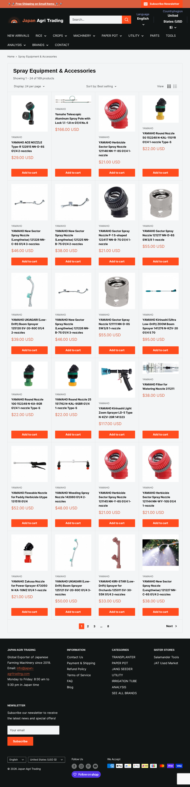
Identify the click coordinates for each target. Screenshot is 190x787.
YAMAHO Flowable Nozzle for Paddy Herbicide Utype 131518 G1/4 (29, 497)
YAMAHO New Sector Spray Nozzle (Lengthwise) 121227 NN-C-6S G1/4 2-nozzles (159, 588)
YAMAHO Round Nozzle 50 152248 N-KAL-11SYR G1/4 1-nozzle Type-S (159, 138)
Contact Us (75, 657)
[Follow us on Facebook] (74, 766)
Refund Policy (76, 669)
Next (169, 626)
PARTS (154, 35)
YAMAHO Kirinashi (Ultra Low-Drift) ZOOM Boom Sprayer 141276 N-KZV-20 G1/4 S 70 (160, 326)
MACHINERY (82, 35)
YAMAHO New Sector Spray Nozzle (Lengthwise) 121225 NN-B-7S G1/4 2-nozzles (72, 237)
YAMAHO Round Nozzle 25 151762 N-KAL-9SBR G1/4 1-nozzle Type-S (73, 404)
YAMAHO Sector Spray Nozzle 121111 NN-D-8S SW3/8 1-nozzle (114, 324)
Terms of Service (79, 675)
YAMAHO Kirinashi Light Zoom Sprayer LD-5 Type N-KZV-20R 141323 (115, 413)
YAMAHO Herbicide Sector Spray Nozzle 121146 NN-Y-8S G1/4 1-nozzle (115, 149)
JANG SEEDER (122, 669)
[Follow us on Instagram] (81, 766)
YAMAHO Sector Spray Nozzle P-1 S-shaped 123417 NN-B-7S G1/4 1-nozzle (115, 237)
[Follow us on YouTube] (95, 766)
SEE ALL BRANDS (124, 693)
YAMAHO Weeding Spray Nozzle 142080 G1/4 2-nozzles (72, 497)
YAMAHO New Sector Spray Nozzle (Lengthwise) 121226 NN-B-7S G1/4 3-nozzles (72, 326)
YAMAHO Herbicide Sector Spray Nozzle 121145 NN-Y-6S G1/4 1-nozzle (115, 499)
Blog (70, 687)
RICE (39, 35)
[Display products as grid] (169, 86)
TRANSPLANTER (123, 657)
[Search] (126, 20)
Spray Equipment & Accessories (37, 56)
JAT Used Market (166, 663)
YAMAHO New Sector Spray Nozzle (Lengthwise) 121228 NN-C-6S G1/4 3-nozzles (28, 237)
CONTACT (62, 45)
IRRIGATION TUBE (124, 681)
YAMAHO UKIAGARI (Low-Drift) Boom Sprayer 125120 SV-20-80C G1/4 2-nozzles (29, 326)
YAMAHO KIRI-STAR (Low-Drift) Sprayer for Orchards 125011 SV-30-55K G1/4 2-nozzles (117, 588)
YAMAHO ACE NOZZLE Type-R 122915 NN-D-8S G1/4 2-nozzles (27, 147)
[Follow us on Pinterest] (88, 766)
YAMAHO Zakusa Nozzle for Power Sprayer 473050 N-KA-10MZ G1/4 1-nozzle (29, 586)
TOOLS (171, 35)
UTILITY (134, 35)
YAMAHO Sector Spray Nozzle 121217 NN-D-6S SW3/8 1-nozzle (158, 235)
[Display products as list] (175, 86)
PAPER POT (110, 35)
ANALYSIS (14, 45)
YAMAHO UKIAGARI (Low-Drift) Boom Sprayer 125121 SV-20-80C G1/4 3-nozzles (73, 588)
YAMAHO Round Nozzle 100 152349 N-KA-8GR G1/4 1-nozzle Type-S (27, 404)
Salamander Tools (166, 657)
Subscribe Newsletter (164, 4)
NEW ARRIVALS (18, 35)
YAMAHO (16, 137)
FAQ (70, 681)
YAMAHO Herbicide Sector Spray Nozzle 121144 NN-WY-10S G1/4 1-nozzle (159, 499)
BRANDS (38, 45)
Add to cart (29, 172)
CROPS (58, 35)
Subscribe (20, 741)
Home (10, 56)
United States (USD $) (43, 759)
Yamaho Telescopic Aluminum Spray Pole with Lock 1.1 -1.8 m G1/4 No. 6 (72, 118)
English (13, 759)
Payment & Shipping (81, 663)
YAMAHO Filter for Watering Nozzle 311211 (158, 386)
